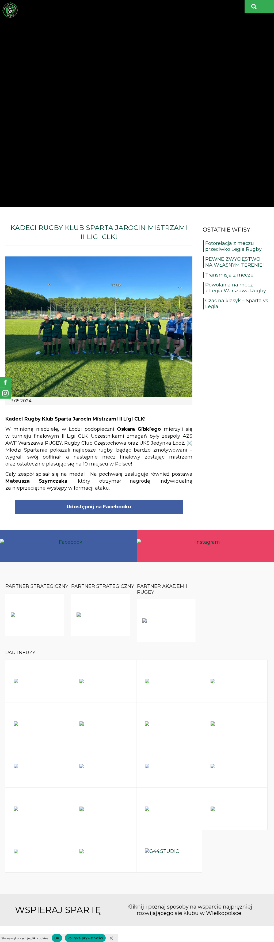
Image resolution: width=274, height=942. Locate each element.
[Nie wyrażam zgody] (111, 938)
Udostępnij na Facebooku (99, 507)
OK (56, 938)
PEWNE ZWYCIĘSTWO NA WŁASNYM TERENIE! (234, 262)
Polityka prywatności (85, 938)
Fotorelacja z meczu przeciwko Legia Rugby (233, 246)
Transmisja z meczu (229, 275)
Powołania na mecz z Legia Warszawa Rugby (235, 288)
